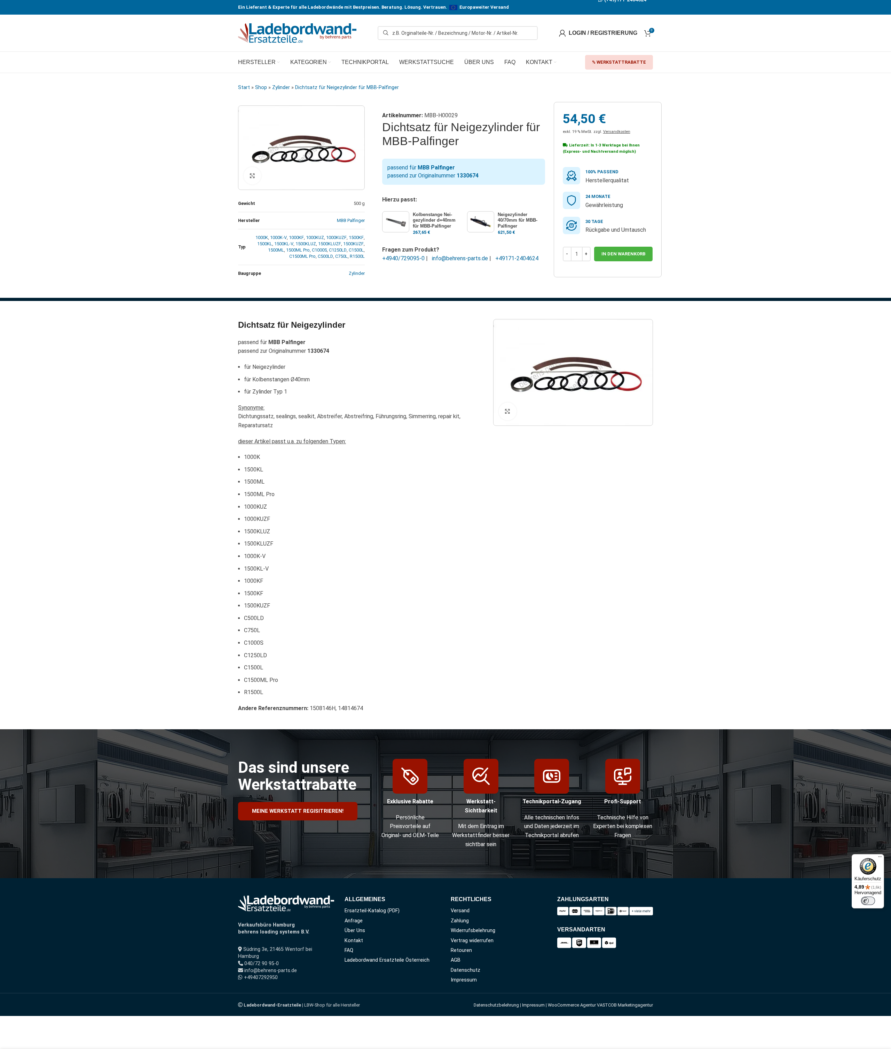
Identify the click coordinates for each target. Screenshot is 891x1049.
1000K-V (278, 237)
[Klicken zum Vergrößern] (252, 175)
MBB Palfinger (351, 220)
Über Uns (355, 930)
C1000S (319, 250)
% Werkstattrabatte (619, 62)
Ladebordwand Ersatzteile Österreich (387, 960)
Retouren (461, 950)
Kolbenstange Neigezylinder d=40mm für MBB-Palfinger (434, 220)
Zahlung (460, 921)
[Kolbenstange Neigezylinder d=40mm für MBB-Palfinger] (396, 222)
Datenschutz (465, 970)
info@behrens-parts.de (460, 258)
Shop (261, 87)
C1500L (356, 250)
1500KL (264, 243)
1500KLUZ (305, 243)
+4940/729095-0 (403, 258)
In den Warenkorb (623, 253)
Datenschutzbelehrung (496, 1005)
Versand (460, 911)
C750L (341, 256)
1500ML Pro (298, 250)
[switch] (868, 901)
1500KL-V (283, 243)
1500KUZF (353, 243)
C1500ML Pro (302, 256)
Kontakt (354, 941)
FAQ (349, 950)
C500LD (325, 256)
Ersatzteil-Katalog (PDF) (372, 911)
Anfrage (354, 921)
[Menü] (880, 858)
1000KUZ (315, 237)
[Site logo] (297, 32)
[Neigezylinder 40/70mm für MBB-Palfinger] (480, 222)
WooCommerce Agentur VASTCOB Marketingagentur (600, 1005)
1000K (261, 237)
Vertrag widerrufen (472, 941)
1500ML (276, 250)
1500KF (356, 237)
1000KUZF (336, 237)
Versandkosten (616, 131)
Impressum (464, 980)
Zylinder (281, 87)
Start (244, 87)
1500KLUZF (329, 243)
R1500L (357, 256)
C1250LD (338, 250)
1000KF (296, 237)
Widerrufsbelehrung (473, 930)
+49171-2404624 (516, 258)
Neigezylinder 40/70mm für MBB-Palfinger (517, 220)
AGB (455, 960)
